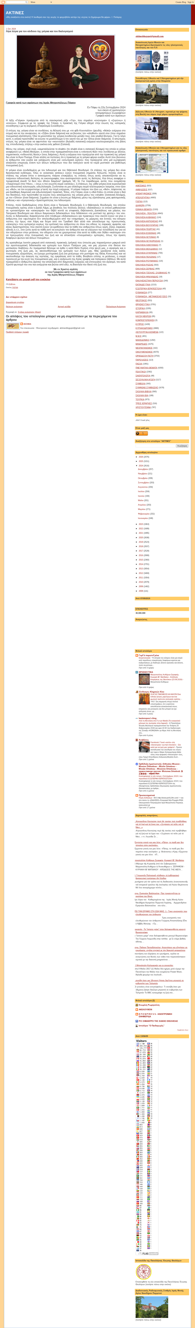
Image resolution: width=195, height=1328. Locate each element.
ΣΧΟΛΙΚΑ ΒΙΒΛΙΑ (144, 391)
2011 (141, 577)
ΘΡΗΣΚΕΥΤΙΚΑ (143, 304)
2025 (141, 461)
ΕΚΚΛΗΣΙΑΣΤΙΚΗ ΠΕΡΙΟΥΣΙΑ (149, 281)
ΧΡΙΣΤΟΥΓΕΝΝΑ (143, 407)
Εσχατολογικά (145, 658)
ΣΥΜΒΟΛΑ (140, 383)
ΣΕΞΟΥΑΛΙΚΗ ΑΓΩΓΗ (145, 380)
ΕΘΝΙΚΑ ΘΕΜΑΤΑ (144, 209)
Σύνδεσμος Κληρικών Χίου (151, 692)
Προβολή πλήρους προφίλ (17, 332)
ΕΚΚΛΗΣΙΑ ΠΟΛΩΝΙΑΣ (146, 257)
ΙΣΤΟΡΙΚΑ (140, 308)
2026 (141, 457)
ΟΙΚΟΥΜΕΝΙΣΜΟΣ (144, 352)
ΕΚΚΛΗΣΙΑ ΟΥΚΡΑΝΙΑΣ (147, 253)
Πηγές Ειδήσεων (146, 798)
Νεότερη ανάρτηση (14, 306)
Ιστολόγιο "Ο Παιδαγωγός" (151, 1026)
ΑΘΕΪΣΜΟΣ (141, 186)
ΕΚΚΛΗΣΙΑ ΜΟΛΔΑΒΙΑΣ (147, 249)
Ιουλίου (141, 491)
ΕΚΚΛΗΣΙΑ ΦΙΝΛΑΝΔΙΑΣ (147, 277)
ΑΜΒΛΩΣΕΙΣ (141, 189)
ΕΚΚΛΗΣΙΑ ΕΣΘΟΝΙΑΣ (146, 233)
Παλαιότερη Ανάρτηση (116, 306)
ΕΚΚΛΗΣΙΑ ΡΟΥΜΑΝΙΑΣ (147, 261)
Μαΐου (141, 500)
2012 (141, 573)
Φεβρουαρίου (144, 514)
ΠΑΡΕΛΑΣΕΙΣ (142, 360)
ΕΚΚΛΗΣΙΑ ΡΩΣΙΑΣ (144, 265)
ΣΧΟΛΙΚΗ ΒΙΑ (142, 395)
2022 (141, 528)
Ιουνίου (141, 496)
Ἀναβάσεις (144, 740)
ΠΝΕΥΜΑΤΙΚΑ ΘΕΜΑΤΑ (146, 368)
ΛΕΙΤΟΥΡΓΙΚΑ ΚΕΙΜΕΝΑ (147, 332)
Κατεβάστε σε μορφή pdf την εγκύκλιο (28, 279)
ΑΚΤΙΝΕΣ (15, 12)
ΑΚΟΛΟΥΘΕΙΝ (145, 1009)
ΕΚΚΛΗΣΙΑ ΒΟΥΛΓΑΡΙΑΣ (147, 225)
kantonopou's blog (147, 718)
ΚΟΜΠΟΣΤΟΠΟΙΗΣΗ (145, 320)
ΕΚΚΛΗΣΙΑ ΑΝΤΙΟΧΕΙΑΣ (147, 221)
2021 (141, 533)
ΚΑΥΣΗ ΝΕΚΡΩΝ (143, 316)
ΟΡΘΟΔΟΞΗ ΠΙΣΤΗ (144, 356)
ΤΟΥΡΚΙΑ (140, 399)
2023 (141, 524)
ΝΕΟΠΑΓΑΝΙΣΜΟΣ (144, 348)
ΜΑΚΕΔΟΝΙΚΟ (142, 340)
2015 (141, 560)
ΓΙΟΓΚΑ (15, 287)
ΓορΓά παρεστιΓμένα (149, 655)
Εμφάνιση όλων (182, 1030)
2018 (141, 546)
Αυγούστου (143, 487)
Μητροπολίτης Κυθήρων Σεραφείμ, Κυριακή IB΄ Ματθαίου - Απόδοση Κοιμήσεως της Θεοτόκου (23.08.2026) (167, 677)
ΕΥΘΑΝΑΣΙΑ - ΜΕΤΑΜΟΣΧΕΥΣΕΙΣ (151, 296)
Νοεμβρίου (143, 473)
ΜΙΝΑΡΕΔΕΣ (141, 344)
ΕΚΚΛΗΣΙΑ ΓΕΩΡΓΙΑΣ (146, 229)
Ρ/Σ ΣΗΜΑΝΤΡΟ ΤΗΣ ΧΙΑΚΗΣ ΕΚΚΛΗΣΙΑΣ (158, 1021)
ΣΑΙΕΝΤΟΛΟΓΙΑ (143, 376)
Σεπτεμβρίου (144, 482)
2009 (141, 586)
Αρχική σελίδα (64, 306)
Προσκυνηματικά (147, 795)
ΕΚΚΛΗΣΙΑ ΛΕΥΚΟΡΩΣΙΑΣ (148, 241)
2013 (141, 568)
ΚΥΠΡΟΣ (140, 324)
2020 (141, 537)
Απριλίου (142, 505)
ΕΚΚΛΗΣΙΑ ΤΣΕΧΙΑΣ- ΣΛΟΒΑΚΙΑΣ (151, 273)
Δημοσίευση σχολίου (15, 302)
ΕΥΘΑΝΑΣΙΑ (141, 292)
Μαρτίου (142, 509)
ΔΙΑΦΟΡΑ (140, 205)
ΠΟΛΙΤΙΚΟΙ (141, 372)
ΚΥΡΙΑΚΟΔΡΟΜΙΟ (144, 328)
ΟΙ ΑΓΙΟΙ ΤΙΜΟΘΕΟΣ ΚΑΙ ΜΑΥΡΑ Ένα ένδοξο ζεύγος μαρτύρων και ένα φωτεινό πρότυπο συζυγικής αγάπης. (166, 696)
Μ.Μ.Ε (139, 336)
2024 (141, 466)
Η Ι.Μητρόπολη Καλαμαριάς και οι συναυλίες (153, 965)
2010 (141, 582)
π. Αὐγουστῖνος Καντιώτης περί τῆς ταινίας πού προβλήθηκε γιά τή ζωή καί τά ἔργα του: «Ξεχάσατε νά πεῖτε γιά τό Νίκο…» (160, 824)
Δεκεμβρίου (143, 469)
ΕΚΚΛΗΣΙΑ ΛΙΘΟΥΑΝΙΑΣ (147, 245)
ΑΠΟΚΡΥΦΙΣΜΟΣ (144, 193)
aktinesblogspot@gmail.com (150, 36)
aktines (27, 324)
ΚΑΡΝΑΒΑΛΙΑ (142, 312)
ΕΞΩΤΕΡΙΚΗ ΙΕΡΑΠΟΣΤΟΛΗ (149, 288)
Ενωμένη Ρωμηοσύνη (149, 1005)
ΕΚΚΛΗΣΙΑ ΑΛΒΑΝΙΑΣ (146, 217)
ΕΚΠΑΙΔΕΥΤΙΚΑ (143, 285)
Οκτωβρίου (143, 478)
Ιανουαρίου (143, 518)
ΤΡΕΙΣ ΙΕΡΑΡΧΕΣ (144, 403)
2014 (141, 564)
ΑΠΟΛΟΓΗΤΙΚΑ (143, 197)
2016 (141, 555)
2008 (141, 591)
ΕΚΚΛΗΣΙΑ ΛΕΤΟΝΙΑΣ (146, 237)
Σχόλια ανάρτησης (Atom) (29, 312)
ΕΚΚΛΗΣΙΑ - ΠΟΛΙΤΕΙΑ (146, 213)
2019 (141, 542)
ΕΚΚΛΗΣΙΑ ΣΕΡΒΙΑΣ (145, 269)
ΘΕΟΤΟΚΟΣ (141, 300)
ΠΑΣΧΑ (139, 364)
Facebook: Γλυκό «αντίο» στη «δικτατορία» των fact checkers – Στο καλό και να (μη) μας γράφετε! (166, 744)
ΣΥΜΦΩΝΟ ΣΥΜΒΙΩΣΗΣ (147, 387)
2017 (141, 551)
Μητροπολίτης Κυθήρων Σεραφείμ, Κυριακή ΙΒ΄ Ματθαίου (158, 860)
